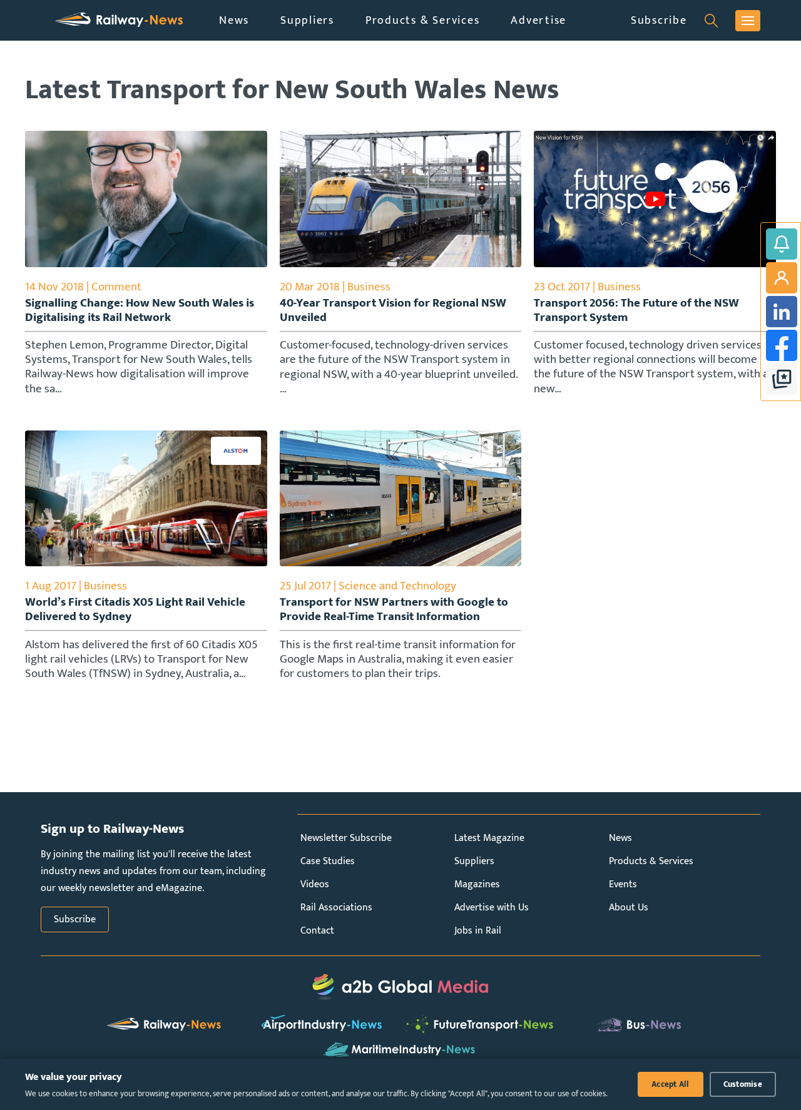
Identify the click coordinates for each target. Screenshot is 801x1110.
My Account (781, 277)
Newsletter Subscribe (346, 838)
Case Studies (327, 861)
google (781, 379)
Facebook (781, 345)
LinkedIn (781, 311)
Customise (742, 1084)
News (234, 20)
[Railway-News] (119, 20)
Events (623, 884)
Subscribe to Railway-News (781, 244)
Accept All (670, 1084)
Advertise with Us (491, 907)
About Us (628, 907)
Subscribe (659, 20)
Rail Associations (336, 907)
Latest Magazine (489, 838)
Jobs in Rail (477, 930)
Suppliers (307, 20)
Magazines (477, 884)
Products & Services (422, 20)
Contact (317, 930)
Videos (314, 884)
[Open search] (711, 21)
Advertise (538, 20)
